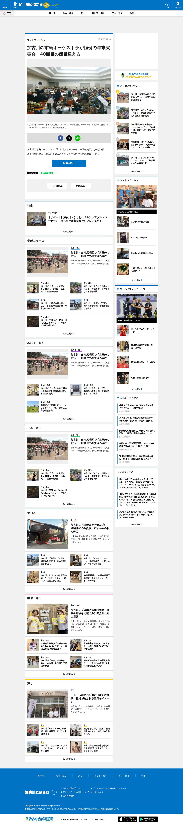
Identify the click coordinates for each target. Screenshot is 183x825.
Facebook (167, 5)
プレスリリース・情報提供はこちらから (109, 788)
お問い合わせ (98, 792)
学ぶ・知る (117, 13)
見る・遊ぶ (68, 13)
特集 (132, 13)
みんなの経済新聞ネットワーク (39, 819)
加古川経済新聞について (73, 788)
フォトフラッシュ (36, 40)
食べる (52, 13)
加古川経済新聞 (27, 5)
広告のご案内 (68, 796)
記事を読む (69, 163)
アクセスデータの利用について (76, 792)
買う (82, 13)
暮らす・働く (98, 13)
